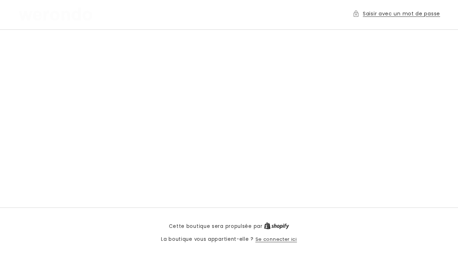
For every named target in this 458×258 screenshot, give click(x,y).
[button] (396, 13)
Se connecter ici (276, 239)
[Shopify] (276, 226)
